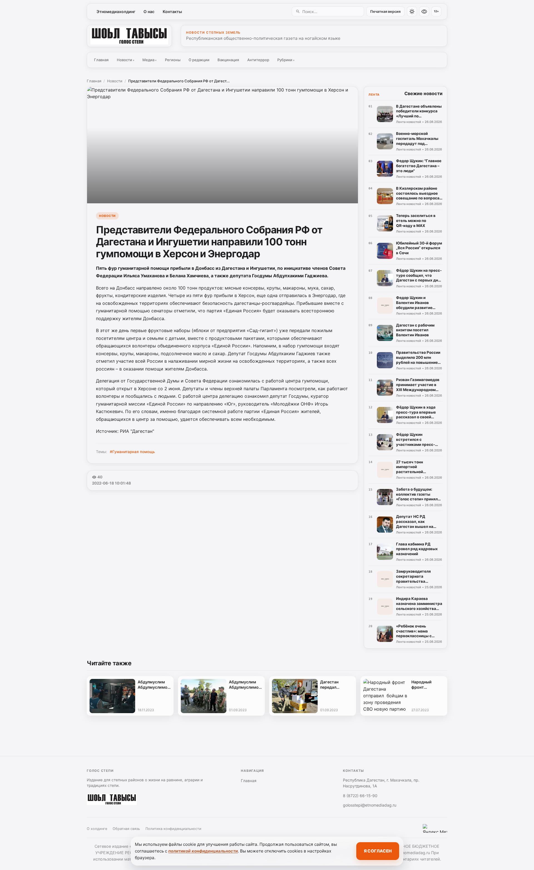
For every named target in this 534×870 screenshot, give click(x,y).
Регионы (173, 60)
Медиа (149, 60)
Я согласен (378, 851)
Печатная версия (385, 11)
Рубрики (286, 60)
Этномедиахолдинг (116, 11)
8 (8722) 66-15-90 (360, 795)
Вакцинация (228, 60)
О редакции (199, 60)
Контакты (172, 11)
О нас (149, 11)
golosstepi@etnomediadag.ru (369, 805)
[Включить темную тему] (412, 11)
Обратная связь (126, 829)
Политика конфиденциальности (173, 829)
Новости (125, 60)
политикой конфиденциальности (203, 851)
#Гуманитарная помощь (132, 451)
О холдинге (97, 829)
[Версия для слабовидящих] (424, 11)
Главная (101, 60)
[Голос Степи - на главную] (129, 36)
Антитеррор (258, 60)
